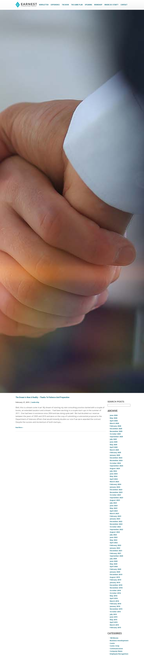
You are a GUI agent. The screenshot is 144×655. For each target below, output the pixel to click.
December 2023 (116, 490)
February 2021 (115, 553)
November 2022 (116, 524)
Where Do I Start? (111, 5)
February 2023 (115, 516)
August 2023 (115, 500)
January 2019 (115, 582)
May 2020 (113, 564)
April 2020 (114, 566)
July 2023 (113, 503)
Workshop (98, 5)
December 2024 (116, 458)
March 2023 (114, 513)
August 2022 (115, 532)
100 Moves (114, 638)
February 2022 (115, 545)
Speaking (88, 5)
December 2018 (116, 585)
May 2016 (113, 596)
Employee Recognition (119, 654)
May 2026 (113, 418)
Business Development (119, 640)
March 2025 (114, 450)
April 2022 (114, 543)
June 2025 (113, 442)
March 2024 (114, 482)
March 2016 (114, 601)
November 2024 (116, 460)
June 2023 (113, 506)
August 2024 (115, 468)
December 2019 (116, 574)
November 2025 (116, 431)
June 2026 (113, 415)
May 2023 (113, 508)
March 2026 (114, 423)
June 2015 (113, 617)
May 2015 (113, 620)
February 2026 (115, 426)
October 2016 (115, 593)
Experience (55, 5)
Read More (19, 427)
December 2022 (116, 521)
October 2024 (115, 463)
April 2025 (114, 447)
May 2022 (113, 540)
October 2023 (115, 495)
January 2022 (115, 548)
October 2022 (115, 527)
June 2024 (113, 474)
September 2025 (116, 437)
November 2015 (116, 609)
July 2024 (113, 471)
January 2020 (115, 572)
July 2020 (113, 559)
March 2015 (114, 625)
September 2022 (116, 529)
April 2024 (114, 479)
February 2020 (115, 569)
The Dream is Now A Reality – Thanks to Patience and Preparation (42, 397)
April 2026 (114, 421)
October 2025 (115, 434)
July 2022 (113, 535)
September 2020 (116, 556)
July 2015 (113, 614)
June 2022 (113, 537)
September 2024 (116, 466)
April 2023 (114, 511)
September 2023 (116, 498)
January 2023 (115, 519)
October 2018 (115, 590)
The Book (65, 5)
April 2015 (114, 622)
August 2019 (115, 577)
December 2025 (116, 429)
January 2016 (115, 606)
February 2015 (115, 627)
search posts (116, 401)
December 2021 (116, 551)
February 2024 (115, 484)
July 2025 (113, 439)
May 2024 (113, 476)
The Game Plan (77, 5)
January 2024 (115, 487)
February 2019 (115, 580)
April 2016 (114, 598)
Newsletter (43, 5)
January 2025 (115, 455)
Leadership (35, 402)
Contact (124, 5)
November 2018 (116, 588)
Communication (116, 648)
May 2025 (113, 444)
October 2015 (115, 612)
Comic (112, 643)
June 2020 (113, 561)
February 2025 (115, 452)
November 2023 (116, 492)
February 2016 (115, 604)
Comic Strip (114, 646)
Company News (116, 651)
